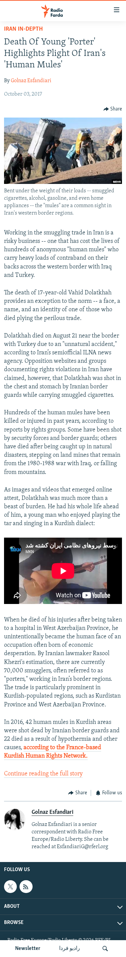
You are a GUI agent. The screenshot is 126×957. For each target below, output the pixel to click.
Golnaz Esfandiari (31, 81)
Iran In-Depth (23, 29)
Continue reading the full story (43, 774)
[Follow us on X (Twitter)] (10, 886)
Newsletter (27, 948)
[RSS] (25, 886)
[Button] (112, 109)
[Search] (105, 948)
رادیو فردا (69, 948)
